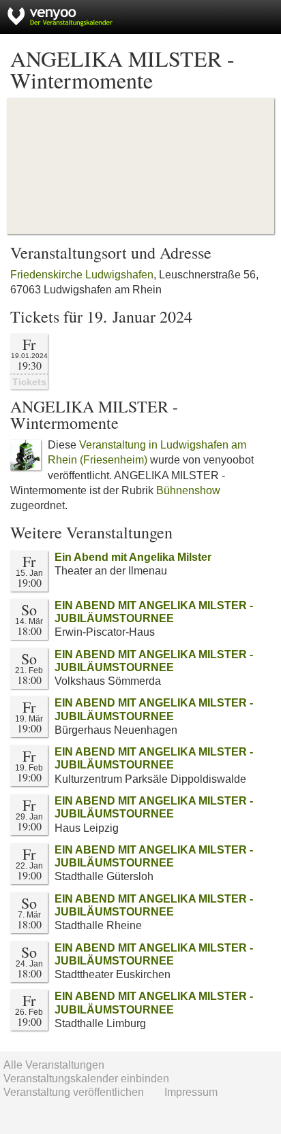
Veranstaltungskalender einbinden (86, 1078)
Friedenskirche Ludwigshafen (81, 274)
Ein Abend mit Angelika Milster (133, 557)
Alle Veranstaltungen (53, 1065)
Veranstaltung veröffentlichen (73, 1092)
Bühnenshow (188, 490)
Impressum (191, 1092)
